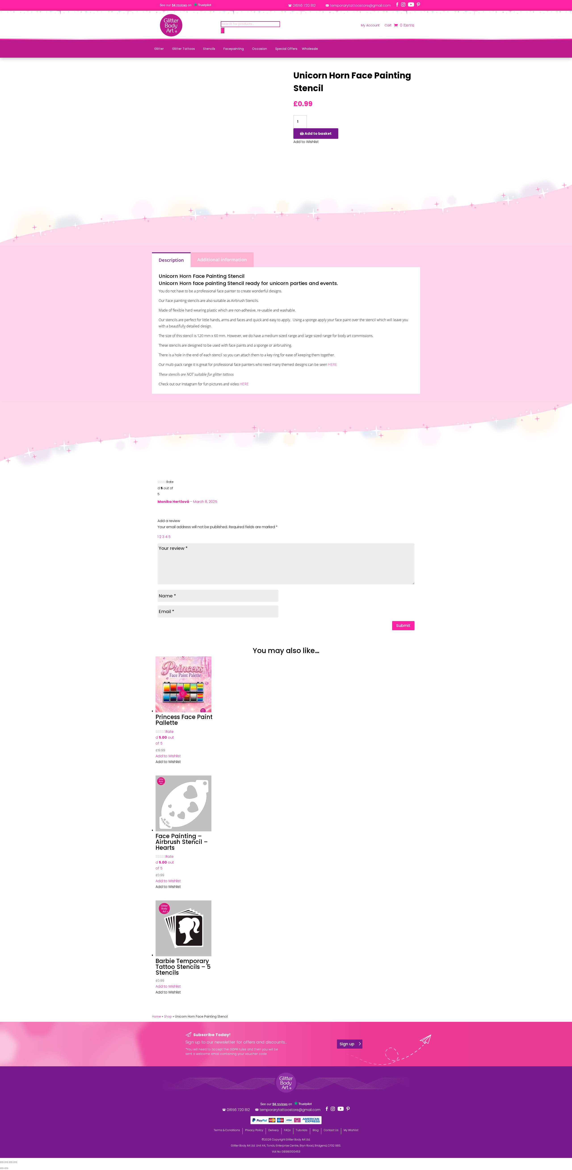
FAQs (287, 1130)
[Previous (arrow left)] (2, 1168)
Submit (403, 625)
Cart (388, 25)
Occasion (259, 48)
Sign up (347, 1044)
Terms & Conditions (227, 1130)
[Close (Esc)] (15, 1162)
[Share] (11, 1162)
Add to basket (318, 133)
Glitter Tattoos (183, 48)
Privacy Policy (254, 1130)
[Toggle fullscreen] (6, 1162)
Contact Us (331, 1130)
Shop (168, 1016)
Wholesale (310, 48)
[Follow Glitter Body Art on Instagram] (403, 4)
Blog (316, 1130)
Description (171, 260)
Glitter (159, 48)
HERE (332, 364)
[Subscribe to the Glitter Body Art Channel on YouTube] (411, 4)
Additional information (222, 260)
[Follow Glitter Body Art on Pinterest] (418, 4)
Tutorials (301, 1130)
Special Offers (286, 48)
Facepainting (233, 48)
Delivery (273, 1130)
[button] (168, 756)
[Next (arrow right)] (6, 1168)
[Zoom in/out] (2, 1162)
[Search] (222, 30)
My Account (370, 25)
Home (156, 1016)
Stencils (209, 48)
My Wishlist (351, 1130)
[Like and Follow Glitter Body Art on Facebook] (397, 4)
